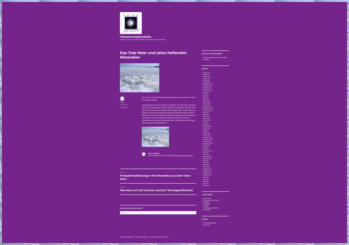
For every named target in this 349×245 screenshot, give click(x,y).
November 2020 (207, 139)
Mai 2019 (205, 153)
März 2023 (206, 116)
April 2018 (206, 164)
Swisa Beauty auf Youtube (210, 208)
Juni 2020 (206, 147)
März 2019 (206, 155)
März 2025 (206, 80)
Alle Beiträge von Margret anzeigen (183, 155)
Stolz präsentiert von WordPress (159, 237)
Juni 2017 (206, 179)
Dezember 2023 (207, 107)
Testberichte (207, 210)
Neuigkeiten (124, 107)
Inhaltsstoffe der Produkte (210, 200)
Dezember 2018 (207, 156)
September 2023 (208, 111)
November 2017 (207, 170)
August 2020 (206, 145)
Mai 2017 (205, 181)
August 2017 (206, 176)
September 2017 (207, 174)
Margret (122, 102)
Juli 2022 (205, 122)
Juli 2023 (205, 112)
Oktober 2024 (207, 88)
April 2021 (206, 132)
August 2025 (206, 78)
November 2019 (207, 151)
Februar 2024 (207, 103)
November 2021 (207, 126)
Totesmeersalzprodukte (135, 36)
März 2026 (206, 74)
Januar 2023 (206, 118)
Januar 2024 (206, 105)
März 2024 (206, 101)
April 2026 (206, 72)
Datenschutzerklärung (209, 223)
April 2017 (206, 183)
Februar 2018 (207, 168)
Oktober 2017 (207, 172)
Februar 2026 (207, 76)
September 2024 (208, 90)
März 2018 (206, 166)
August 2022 (206, 120)
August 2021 (206, 128)
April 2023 (206, 114)
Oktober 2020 (207, 141)
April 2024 (206, 99)
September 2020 (208, 143)
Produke (205, 206)
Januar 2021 (206, 135)
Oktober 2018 (207, 158)
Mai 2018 (205, 162)
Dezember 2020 (207, 137)
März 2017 (206, 185)
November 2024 (207, 86)
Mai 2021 (205, 130)
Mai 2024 (206, 97)
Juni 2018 (206, 160)
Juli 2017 (205, 177)
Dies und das (207, 198)
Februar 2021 (207, 134)
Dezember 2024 (207, 84)
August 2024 (206, 91)
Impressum (206, 225)
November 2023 (207, 109)
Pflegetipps (206, 204)
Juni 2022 (206, 124)
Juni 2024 (206, 95)
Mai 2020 (206, 149)
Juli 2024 (205, 93)
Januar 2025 (206, 82)
